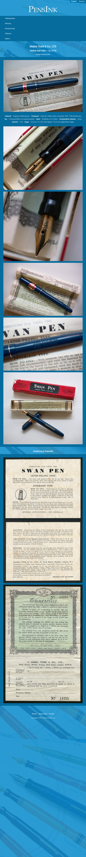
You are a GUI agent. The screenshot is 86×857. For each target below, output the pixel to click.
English (73, 1)
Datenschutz (42, 714)
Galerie (7, 39)
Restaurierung (10, 28)
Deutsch (82, 1)
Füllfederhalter (10, 18)
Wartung (8, 23)
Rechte (34, 714)
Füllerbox (8, 34)
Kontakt (51, 714)
